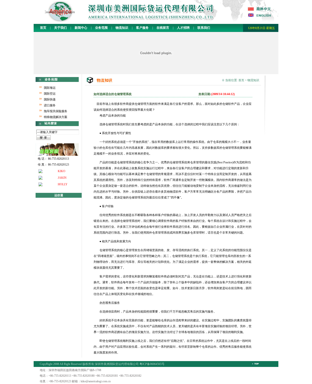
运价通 (58, 195)
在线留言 (162, 28)
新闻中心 (80, 28)
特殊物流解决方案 (55, 117)
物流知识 (121, 28)
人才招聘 (183, 28)
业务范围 (101, 28)
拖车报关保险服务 (55, 111)
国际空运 (50, 93)
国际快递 (50, 99)
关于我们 (60, 28)
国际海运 (50, 87)
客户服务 (142, 28)
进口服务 (50, 105)
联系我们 (203, 28)
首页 (43, 28)
